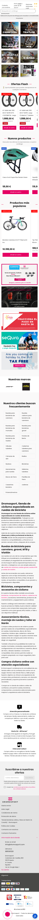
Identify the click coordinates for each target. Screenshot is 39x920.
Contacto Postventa (8, 833)
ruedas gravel (23, 567)
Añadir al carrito (9, 128)
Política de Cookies (8, 826)
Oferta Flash (7, 94)
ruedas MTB (33, 567)
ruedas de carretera (11, 567)
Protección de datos (8, 816)
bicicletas (4, 595)
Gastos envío (6, 806)
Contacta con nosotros (9, 829)
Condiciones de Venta (9, 813)
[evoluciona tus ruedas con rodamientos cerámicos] (19, 296)
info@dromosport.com (15, 844)
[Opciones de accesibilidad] (35, 916)
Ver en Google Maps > (12, 867)
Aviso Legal (5, 809)
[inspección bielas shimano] (19, 274)
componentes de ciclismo (18, 595)
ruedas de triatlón (9, 570)
